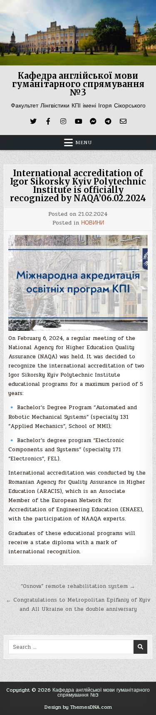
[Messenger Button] (93, 121)
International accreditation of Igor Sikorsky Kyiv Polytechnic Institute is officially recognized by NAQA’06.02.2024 (78, 185)
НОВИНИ (92, 223)
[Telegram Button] (108, 121)
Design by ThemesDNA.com (78, 707)
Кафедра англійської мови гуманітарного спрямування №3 (78, 84)
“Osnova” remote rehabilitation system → (78, 586)
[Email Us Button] (123, 121)
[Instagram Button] (63, 121)
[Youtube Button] (78, 121)
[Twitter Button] (33, 121)
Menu (83, 142)
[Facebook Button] (48, 121)
